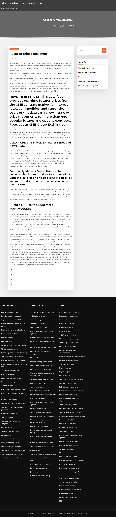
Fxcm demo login (7, 428)
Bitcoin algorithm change (10, 312)
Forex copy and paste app (39, 468)
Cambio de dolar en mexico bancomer (14, 345)
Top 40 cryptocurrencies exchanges (43, 454)
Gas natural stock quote (9, 414)
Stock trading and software (11, 378)
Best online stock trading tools (41, 369)
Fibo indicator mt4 (7, 374)
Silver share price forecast (39, 391)
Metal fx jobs (64, 453)
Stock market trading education (41, 412)
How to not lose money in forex (41, 443)
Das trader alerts (65, 368)
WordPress (52, 513)
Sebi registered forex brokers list (42, 312)
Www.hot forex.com (66, 431)
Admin (14, 58)
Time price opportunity (9, 349)
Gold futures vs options (67, 335)
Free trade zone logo (8, 382)
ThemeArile (76, 513)
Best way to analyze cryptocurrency (43, 395)
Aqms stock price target (38, 383)
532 (60, 501)
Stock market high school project (42, 447)
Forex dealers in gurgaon (68, 464)
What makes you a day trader (88, 86)
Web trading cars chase (38, 327)
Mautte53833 (14, 49)
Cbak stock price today (38, 409)
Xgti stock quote (7, 417)
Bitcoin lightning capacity (87, 72)
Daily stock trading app (9, 400)
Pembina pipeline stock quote (11, 316)
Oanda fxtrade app (66, 327)
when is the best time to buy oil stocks (21, 3)
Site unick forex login (66, 364)
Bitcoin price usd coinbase (39, 426)
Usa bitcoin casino (65, 331)
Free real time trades (37, 398)
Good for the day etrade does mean (72, 357)
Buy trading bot (65, 372)
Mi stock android (7, 338)
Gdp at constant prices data (69, 478)
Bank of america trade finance (69, 497)
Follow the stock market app (69, 387)
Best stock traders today (68, 395)
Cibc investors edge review (68, 320)
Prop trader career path (67, 486)
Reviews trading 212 (66, 420)
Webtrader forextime (86, 68)
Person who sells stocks (9, 334)
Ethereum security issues (68, 424)
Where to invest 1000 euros (11, 447)
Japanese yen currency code (40, 472)
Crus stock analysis (37, 387)
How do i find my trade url (68, 445)
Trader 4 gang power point (68, 343)
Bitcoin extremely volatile (68, 441)
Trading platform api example (88, 81)
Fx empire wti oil (7, 341)
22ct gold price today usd (10, 371)
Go (104, 50)
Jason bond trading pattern (69, 468)
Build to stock (6, 435)
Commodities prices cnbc (68, 482)
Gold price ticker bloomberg (40, 476)
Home (44, 26)
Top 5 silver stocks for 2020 (11, 320)
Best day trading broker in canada (42, 362)
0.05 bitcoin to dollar (66, 324)
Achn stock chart (7, 386)
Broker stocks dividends (67, 346)
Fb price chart (35, 450)
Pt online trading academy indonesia (72, 339)
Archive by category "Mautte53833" (61, 26)
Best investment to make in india (71, 391)
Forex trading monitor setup (88, 77)
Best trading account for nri (69, 316)
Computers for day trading (68, 383)
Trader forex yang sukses (68, 405)
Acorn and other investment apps (13, 439)
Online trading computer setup (41, 320)
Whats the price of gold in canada (13, 403)
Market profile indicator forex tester (43, 348)
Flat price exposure (66, 493)
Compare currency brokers (10, 443)
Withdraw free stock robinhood (41, 379)
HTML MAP (84, 513)
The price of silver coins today (12, 357)
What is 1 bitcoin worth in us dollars (71, 379)
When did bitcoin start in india (12, 454)
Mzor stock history (37, 358)
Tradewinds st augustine (10, 431)
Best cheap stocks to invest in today (14, 353)
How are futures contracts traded (13, 360)
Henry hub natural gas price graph (42, 338)
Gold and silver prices (37, 316)
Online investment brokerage (11, 458)
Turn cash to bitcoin (37, 324)
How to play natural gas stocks (70, 490)
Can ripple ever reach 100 (68, 428)
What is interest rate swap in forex (42, 365)
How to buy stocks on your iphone (13, 390)
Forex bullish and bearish (68, 457)
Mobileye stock (64, 376)
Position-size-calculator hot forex (13, 330)
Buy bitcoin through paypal (68, 360)
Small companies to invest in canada (72, 416)
